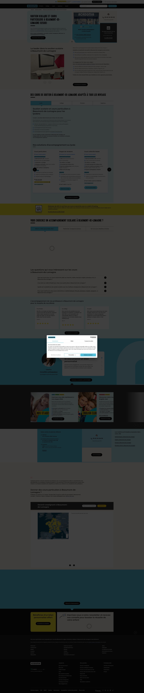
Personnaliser (71, 354)
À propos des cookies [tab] (89, 341)
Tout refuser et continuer (56, 354)
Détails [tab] (72, 341)
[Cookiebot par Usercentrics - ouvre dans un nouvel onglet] (91, 337)
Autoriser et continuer (88, 354)
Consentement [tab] (55, 341)
